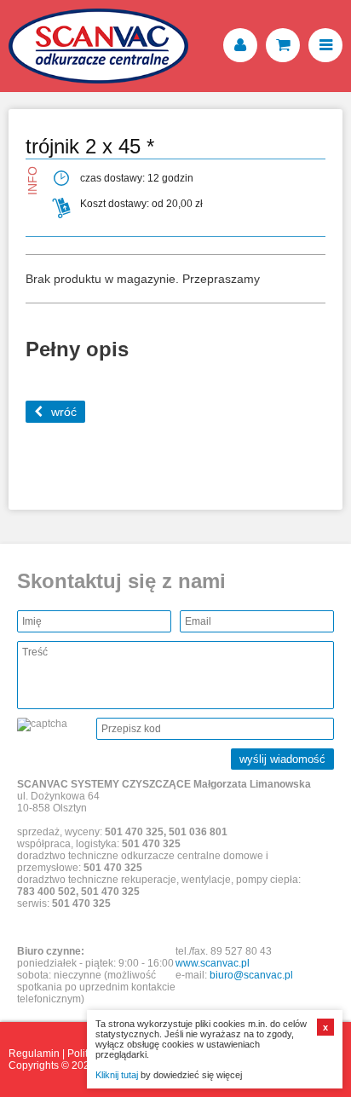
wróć (64, 412)
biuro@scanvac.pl (251, 975)
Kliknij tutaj (116, 1075)
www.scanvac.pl (213, 963)
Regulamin (34, 1053)
